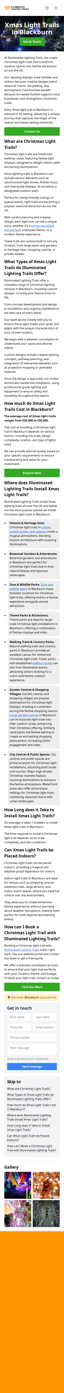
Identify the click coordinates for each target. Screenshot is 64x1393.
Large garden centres (24, 715)
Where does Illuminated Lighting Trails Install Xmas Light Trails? (29, 1117)
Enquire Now (32, 473)
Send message (32, 1067)
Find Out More (32, 987)
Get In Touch (32, 42)
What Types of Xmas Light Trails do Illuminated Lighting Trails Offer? (30, 1097)
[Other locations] (47, 8)
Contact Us (32, 131)
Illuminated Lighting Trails (21, 950)
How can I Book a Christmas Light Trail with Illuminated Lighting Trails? (31, 1148)
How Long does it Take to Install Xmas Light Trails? (28, 1128)
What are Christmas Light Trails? (28, 1089)
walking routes (42, 663)
